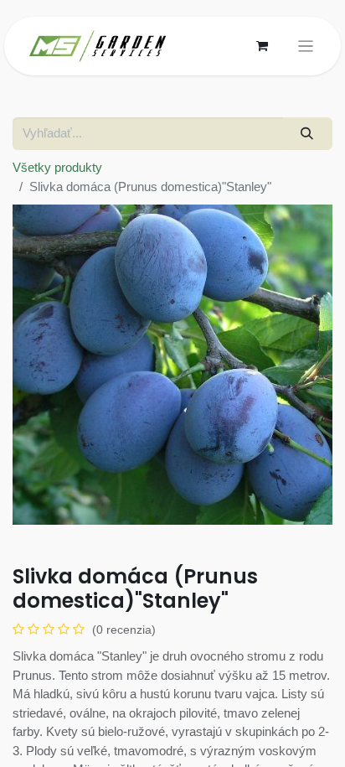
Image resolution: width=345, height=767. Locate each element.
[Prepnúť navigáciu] (306, 46)
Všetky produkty (57, 167)
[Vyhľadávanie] (307, 133)
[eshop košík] (262, 46)
